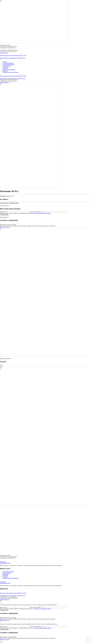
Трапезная (5, 68)
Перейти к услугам (4, 227)
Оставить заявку (4, 52)
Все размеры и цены (13, 203)
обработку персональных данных (43, 213)
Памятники (5, 67)
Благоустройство (7, 65)
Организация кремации (8, 64)
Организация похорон (8, 63)
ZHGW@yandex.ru (4, 82)
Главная (5, 61)
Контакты (5, 70)
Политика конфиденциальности (11, 72)
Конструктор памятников (9, 69)
